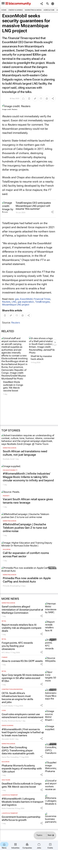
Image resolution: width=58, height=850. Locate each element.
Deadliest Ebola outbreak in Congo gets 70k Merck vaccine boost (13, 386)
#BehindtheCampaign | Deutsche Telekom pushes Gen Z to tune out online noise (25, 528)
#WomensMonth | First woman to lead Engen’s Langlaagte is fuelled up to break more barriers (23, 732)
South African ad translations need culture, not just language (25, 453)
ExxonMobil (26, 299)
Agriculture (49, 10)
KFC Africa (6, 653)
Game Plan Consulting (10, 757)
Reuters (6, 301)
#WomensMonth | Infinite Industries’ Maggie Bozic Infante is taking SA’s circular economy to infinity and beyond (28, 477)
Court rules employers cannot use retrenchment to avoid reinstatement (22, 716)
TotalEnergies (42, 301)
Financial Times (42, 299)
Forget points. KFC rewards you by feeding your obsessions (17, 645)
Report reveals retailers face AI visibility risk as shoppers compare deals (21, 627)
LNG (14, 301)
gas (17, 299)
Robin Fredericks (8, 808)
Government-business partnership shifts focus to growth (21, 818)
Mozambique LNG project (15, 304)
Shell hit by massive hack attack (41, 357)
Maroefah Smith (8, 739)
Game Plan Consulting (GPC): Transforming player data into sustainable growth (18, 750)
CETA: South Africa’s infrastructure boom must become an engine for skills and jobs (17, 698)
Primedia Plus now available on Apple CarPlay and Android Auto (27, 579)
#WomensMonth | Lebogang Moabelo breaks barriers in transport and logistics (22, 801)
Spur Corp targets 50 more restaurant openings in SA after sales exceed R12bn (23, 677)
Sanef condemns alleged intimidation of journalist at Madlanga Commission (22, 609)
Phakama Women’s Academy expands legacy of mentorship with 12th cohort (22, 768)
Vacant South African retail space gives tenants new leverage (28, 501)
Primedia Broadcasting (11, 586)
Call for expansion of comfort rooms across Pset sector (26, 554)
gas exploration (26, 301)
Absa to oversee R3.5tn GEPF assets (22, 660)
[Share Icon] (52, 212)
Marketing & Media (33, 10)
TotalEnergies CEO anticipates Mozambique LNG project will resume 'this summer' (33, 205)
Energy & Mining (16, 10)
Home (3, 10)
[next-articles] (54, 342)
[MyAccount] (53, 4)
